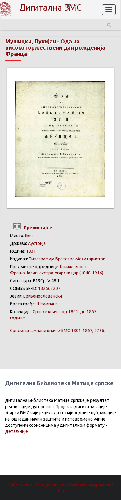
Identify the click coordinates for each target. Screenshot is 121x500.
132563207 (49, 288)
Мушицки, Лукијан (30, 41)
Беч (29, 235)
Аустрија (37, 243)
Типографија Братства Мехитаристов (67, 258)
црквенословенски (42, 296)
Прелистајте (37, 227)
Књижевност (73, 266)
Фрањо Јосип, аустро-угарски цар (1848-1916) (56, 272)
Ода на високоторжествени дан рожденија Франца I (55, 47)
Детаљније (16, 431)
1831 (31, 251)
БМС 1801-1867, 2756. (57, 330)
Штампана (47, 303)
